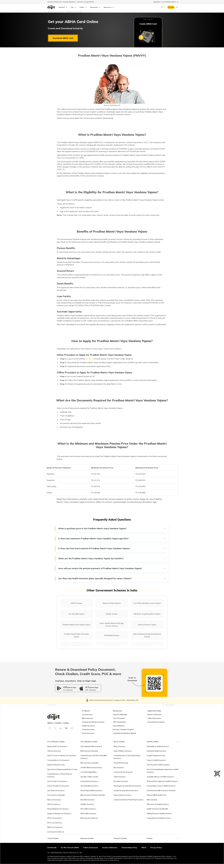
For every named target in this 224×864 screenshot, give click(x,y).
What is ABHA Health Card (156, 795)
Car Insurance (87, 714)
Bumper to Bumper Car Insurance (59, 813)
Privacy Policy (156, 847)
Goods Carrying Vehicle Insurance (126, 790)
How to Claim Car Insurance (57, 781)
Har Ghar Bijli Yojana (76, 614)
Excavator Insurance (121, 781)
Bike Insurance (87, 718)
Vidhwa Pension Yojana (147, 625)
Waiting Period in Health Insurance (159, 813)
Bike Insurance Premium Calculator (92, 795)
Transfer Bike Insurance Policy (91, 767)
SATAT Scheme (76, 603)
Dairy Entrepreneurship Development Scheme (147, 635)
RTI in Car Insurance (54, 818)
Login (172, 7)
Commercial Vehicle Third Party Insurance (128, 800)
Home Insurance (88, 733)
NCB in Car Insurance (55, 827)
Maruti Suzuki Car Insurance (57, 746)
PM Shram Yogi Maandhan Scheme (147, 614)
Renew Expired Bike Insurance (91, 790)
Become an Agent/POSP (85, 2)
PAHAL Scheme (112, 614)
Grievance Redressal (54, 2)
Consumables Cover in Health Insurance (161, 786)
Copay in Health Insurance (156, 760)
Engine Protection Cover (56, 765)
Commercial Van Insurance (123, 772)
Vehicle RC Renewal (121, 763)
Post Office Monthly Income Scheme (147, 603)
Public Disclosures (154, 718)
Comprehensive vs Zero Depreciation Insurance (127, 757)
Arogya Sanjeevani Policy (156, 755)
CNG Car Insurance (54, 751)
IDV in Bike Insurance (88, 809)
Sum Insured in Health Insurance (158, 765)
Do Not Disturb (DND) (70, 847)
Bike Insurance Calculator (89, 763)
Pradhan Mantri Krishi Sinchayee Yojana (76, 635)
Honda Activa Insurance (89, 781)
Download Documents (156, 722)
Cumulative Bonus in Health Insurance (160, 777)
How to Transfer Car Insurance (58, 786)
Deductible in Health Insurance (158, 746)
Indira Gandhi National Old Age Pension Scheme (112, 624)
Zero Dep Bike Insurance (89, 786)
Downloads (52, 847)
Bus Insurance (119, 767)
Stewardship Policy (129, 847)
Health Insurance (88, 726)
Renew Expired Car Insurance (58, 809)
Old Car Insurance (53, 804)
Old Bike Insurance (87, 804)
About (50, 723)
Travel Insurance (88, 729)
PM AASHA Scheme (111, 635)
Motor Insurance (119, 746)
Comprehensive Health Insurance (159, 818)
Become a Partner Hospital (123, 729)
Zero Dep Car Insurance (56, 790)
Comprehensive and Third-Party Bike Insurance (93, 757)
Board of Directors (155, 714)
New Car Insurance (54, 800)
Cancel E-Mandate (120, 714)
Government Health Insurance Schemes (161, 790)
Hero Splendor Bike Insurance (91, 746)
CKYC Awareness (119, 722)
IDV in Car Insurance (54, 823)
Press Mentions (118, 726)
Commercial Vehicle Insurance (93, 722)
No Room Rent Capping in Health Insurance (162, 781)
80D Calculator (152, 800)
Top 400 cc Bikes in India (89, 777)
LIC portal (89, 359)
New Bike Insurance (87, 800)
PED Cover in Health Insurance (158, 804)
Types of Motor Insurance (123, 751)
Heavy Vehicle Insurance (122, 795)
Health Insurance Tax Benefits (157, 809)
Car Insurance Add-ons (55, 832)
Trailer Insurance (120, 777)
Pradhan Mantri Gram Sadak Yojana (76, 625)
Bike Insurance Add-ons (89, 818)
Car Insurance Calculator (56, 795)
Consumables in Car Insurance (58, 760)
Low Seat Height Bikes (88, 772)
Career (66, 723)
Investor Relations (69, 2)
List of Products (119, 718)
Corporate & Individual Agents (124, 733)
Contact (58, 723)
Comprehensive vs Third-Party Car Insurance (59, 775)
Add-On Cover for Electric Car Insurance (61, 755)
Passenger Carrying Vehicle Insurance (127, 786)
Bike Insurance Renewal (89, 751)
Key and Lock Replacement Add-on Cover (62, 769)
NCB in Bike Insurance (88, 813)
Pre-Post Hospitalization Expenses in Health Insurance (162, 770)
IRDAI (144, 847)
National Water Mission (112, 603)
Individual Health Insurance (156, 751)
